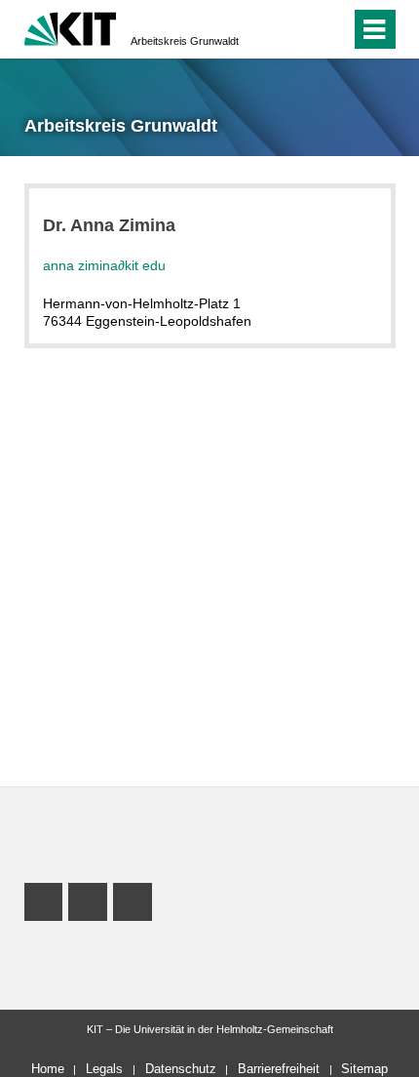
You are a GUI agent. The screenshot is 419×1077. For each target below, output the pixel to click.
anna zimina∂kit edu (104, 265)
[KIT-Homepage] (70, 27)
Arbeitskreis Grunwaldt (185, 41)
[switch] (300, 29)
